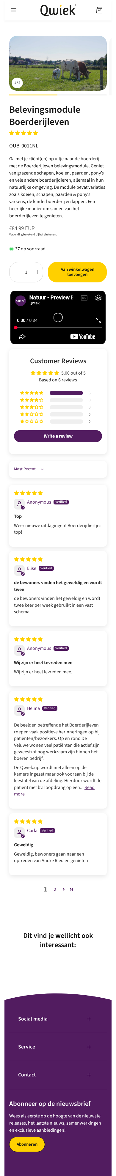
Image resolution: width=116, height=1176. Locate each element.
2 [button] (55, 889)
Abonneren (27, 1144)
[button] (13, 10)
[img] (28, 493)
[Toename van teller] (37, 272)
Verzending (16, 234)
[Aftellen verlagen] (15, 272)
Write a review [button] (58, 436)
